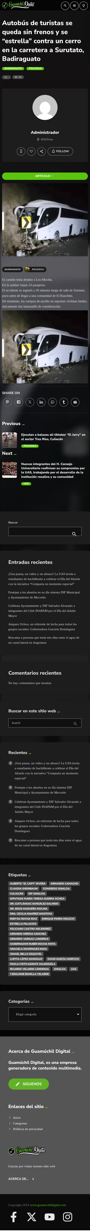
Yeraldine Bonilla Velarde (29, 974)
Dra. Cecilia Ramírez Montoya (31, 913)
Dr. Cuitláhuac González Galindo (34, 903)
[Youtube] (49, 1217)
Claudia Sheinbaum (24, 888)
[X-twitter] (31, 1217)
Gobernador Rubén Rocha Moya (32, 944)
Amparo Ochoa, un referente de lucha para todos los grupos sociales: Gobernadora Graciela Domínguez (46, 826)
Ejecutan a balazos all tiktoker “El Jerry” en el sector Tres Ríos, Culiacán (53, 437)
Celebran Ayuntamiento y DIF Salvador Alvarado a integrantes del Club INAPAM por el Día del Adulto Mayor (42, 610)
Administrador (45, 132)
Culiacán (16, 893)
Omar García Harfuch (63, 959)
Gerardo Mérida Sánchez (28, 934)
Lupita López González (26, 959)
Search (16, 723)
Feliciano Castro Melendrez (30, 928)
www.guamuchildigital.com (48, 1205)
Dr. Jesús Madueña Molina (28, 908)
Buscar (13, 522)
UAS (26, 483)
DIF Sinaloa (36, 893)
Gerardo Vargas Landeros (29, 939)
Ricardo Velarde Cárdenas (29, 969)
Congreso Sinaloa (56, 888)
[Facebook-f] (13, 1217)
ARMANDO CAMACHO (64, 883)
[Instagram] (67, 1217)
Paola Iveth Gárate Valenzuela (32, 964)
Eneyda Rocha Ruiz (23, 918)
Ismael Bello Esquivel (26, 954)
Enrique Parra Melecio (58, 918)
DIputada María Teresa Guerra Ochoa (37, 898)
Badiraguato (13, 68)
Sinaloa (60, 969)
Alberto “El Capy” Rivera (27, 883)
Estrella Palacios (23, 923)
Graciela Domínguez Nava (28, 949)
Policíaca (35, 68)
